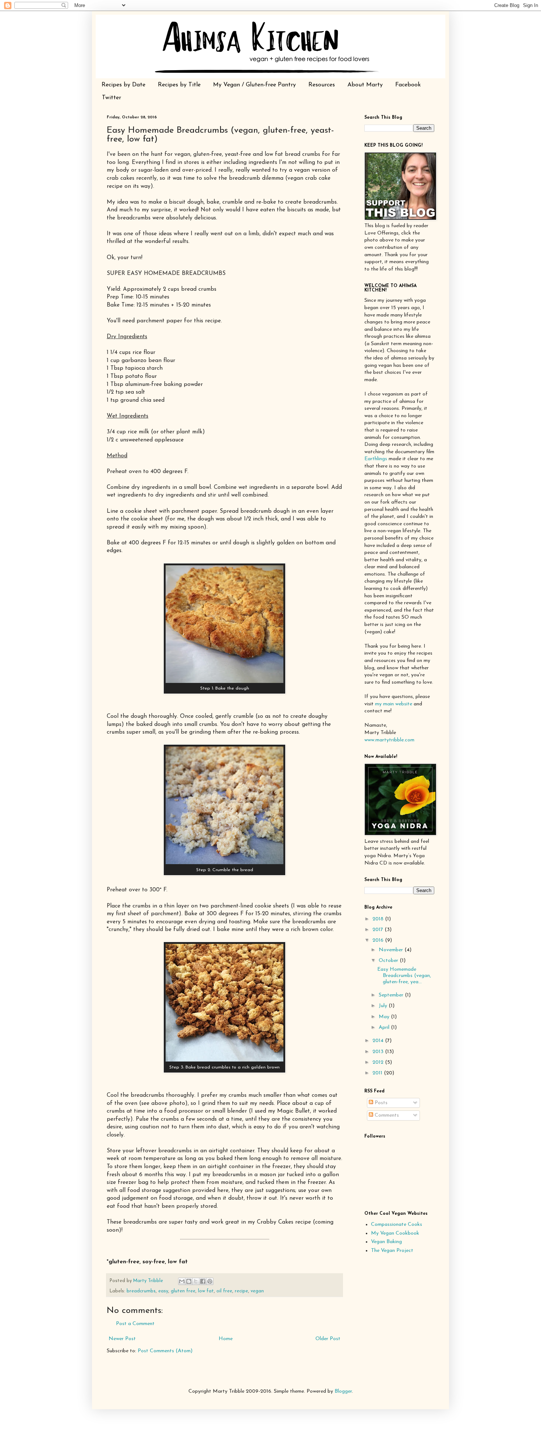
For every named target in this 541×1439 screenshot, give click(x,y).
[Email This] (181, 1281)
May (385, 1017)
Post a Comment (135, 1324)
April (385, 1027)
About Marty (365, 85)
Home (226, 1339)
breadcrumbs (141, 1291)
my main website (393, 704)
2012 (378, 1062)
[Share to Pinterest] (209, 1281)
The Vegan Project (392, 1250)
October (389, 960)
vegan (257, 1291)
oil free (224, 1291)
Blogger (343, 1391)
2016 (378, 940)
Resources (321, 85)
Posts (380, 1103)
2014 (378, 1041)
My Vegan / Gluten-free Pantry (254, 85)
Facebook (408, 85)
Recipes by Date (123, 85)
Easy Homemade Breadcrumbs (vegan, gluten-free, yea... (404, 976)
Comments (386, 1115)
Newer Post (122, 1339)
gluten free (183, 1291)
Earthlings (375, 459)
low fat (206, 1291)
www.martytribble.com (389, 740)
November (391, 950)
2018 (378, 919)
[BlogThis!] (188, 1281)
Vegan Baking (386, 1242)
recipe (241, 1291)
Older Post (327, 1339)
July (384, 1006)
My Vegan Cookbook (395, 1233)
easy (163, 1291)
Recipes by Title (179, 85)
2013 (378, 1052)
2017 (378, 930)
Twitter (111, 98)
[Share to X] (195, 1281)
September (392, 995)
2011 (378, 1073)
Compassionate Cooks (396, 1224)
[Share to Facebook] (202, 1281)
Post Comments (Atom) (165, 1351)
